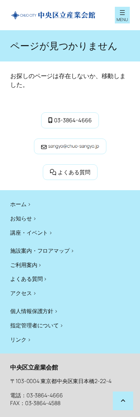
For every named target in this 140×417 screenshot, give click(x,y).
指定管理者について (34, 325)
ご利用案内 (23, 265)
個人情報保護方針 (31, 311)
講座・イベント (29, 232)
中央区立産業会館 (34, 367)
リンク (18, 339)
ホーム (18, 204)
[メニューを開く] (122, 12)
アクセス (21, 293)
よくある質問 (74, 172)
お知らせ (21, 218)
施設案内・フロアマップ (40, 250)
